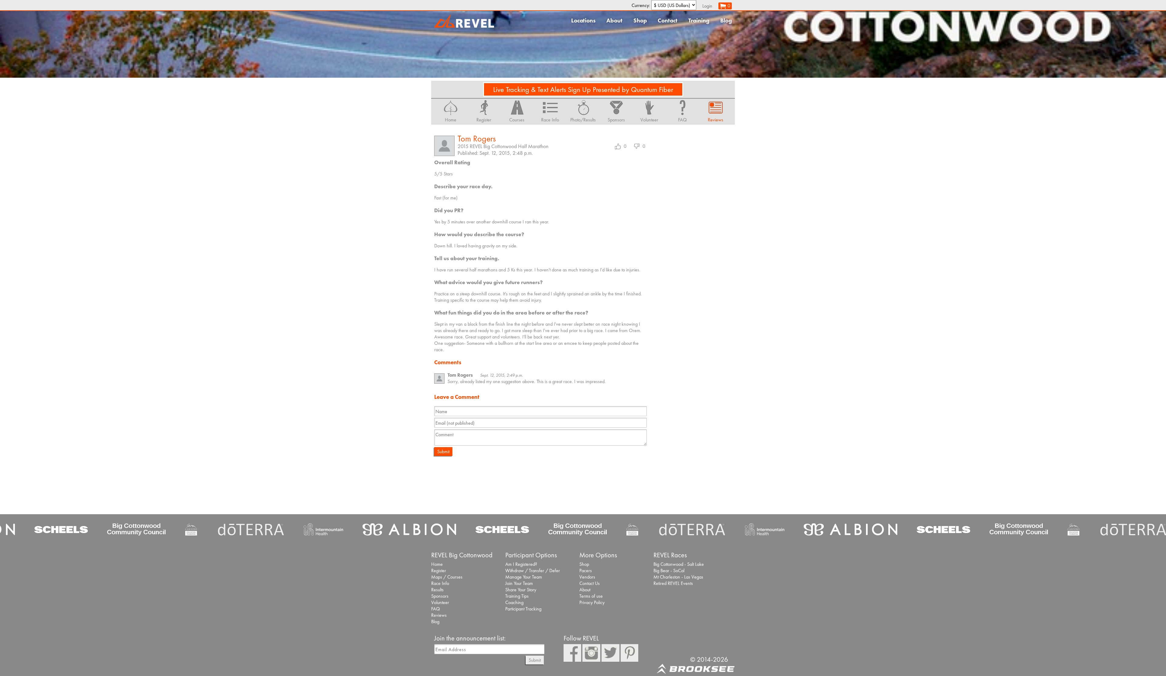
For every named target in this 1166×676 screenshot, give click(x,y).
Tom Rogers (477, 138)
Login (707, 6)
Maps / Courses (446, 577)
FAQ (435, 609)
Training (698, 20)
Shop (640, 20)
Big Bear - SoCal (668, 570)
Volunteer (440, 602)
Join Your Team (519, 583)
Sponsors (439, 596)
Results (437, 589)
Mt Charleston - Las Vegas (678, 577)
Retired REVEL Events (673, 583)
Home (437, 564)
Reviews (439, 615)
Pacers (585, 570)
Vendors (587, 577)
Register (438, 570)
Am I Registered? (521, 564)
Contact (667, 20)
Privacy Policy (592, 602)
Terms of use (591, 596)
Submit (443, 451)
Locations (583, 20)
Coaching (514, 602)
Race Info (440, 583)
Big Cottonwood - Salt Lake (678, 564)
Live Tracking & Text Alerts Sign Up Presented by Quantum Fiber (583, 89)
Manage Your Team (523, 577)
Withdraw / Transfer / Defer (532, 570)
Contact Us (589, 583)
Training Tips (517, 596)
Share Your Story (520, 589)
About (614, 20)
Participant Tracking (523, 609)
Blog (726, 20)
